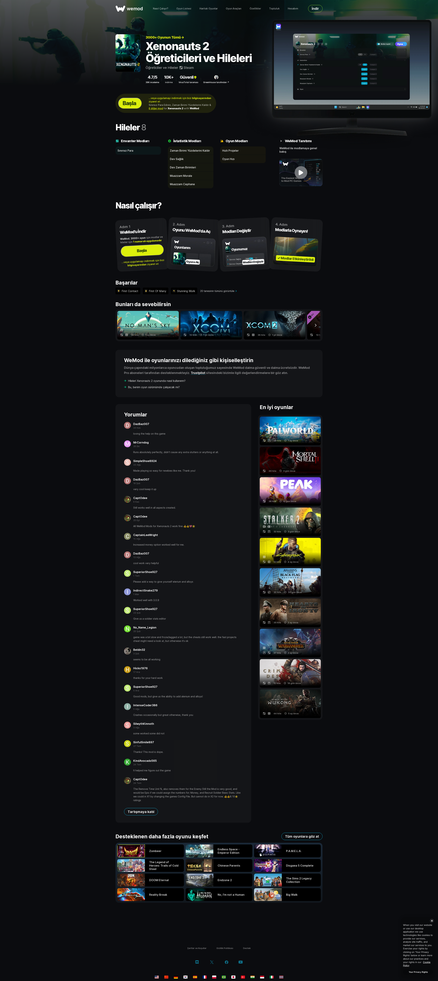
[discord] (197, 962)
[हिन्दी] (252, 977)
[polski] (214, 977)
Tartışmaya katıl (141, 812)
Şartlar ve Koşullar (197, 948)
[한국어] (185, 977)
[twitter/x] (212, 962)
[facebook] (226, 962)
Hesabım (293, 8)
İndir (315, 9)
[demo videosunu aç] (301, 172)
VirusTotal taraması (188, 82)
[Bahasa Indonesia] (262, 977)
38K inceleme (152, 82)
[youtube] (241, 962)
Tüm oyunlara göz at (302, 836)
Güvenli (187, 77)
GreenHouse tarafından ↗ (216, 82)
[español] (195, 977)
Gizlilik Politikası (224, 948)
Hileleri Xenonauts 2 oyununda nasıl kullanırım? (156, 380)
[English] (157, 977)
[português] (224, 977)
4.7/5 (152, 77)
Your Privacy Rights (418, 972)
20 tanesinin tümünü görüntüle (217, 290)
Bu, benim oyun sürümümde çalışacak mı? (154, 387)
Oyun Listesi (183, 8)
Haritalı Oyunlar (208, 8)
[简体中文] (166, 977)
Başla (129, 103)
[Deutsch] (176, 977)
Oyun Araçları (233, 8)
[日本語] (233, 977)
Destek (247, 948)
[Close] (432, 921)
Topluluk (274, 8)
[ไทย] (281, 977)
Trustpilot (198, 373)
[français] (205, 977)
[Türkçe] (243, 977)
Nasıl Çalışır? (160, 8)
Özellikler (255, 8)
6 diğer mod (156, 108)
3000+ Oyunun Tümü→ (165, 37)
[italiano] (272, 977)
